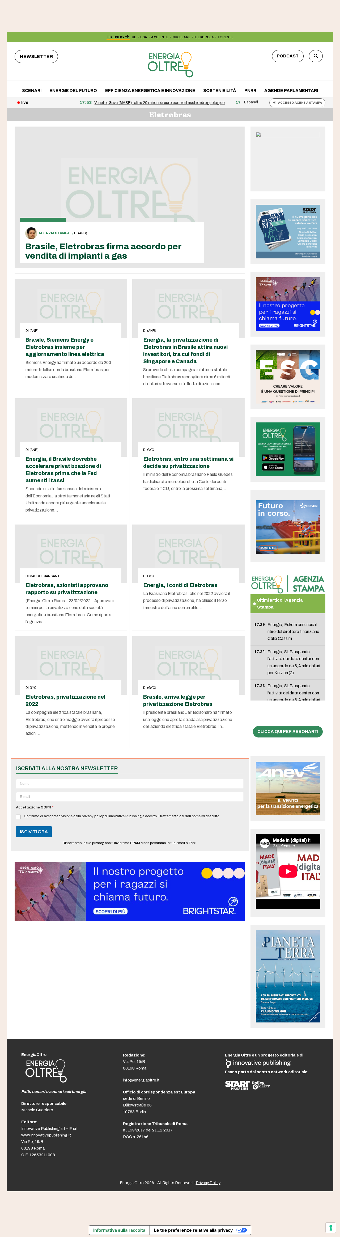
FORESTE (225, 37)
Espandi (251, 102)
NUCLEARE (181, 37)
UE (134, 37)
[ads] (130, 919)
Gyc (150, 450)
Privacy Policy (208, 1183)
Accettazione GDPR (34, 807)
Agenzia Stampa (54, 233)
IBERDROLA (204, 37)
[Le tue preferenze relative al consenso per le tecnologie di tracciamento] (331, 1228)
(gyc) (151, 688)
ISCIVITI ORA (34, 831)
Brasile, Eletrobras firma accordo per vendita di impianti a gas (103, 251)
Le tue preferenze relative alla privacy (193, 1230)
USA (143, 37)
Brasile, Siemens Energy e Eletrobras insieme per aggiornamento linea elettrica (65, 347)
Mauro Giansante (45, 576)
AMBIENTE (159, 37)
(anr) (82, 233)
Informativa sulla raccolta (119, 1230)
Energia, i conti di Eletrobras (180, 585)
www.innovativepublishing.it (46, 1135)
